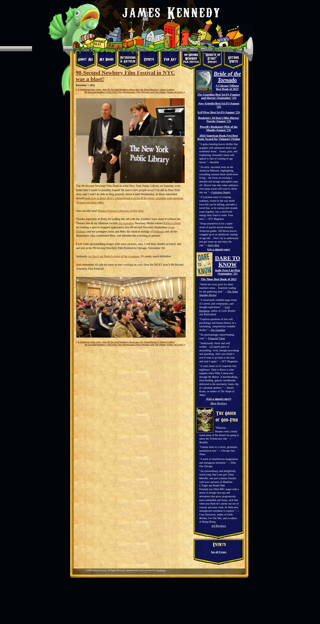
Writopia (159, 231)
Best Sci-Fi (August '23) (218, 105)
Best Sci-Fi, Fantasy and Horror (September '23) (218, 96)
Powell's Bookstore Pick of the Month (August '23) (219, 128)
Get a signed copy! (218, 249)
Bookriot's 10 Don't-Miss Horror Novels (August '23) (218, 119)
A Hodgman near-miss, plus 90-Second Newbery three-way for (126, 89)
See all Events (218, 552)
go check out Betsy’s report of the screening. (114, 256)
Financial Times (216, 338)
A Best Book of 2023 (227, 87)
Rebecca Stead (172, 223)
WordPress (161, 570)
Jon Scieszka (125, 223)
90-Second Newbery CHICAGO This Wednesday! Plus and (134, 92)
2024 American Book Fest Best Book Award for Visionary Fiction (218, 137)
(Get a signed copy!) (218, 399)
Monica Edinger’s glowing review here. (121, 210)
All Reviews (218, 525)
